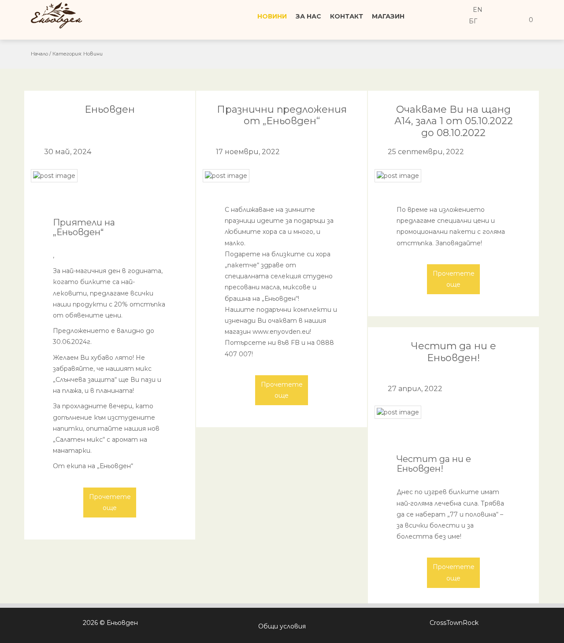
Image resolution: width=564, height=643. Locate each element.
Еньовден (110, 109)
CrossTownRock (454, 623)
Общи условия (282, 626)
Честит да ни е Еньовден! (453, 351)
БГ (472, 21)
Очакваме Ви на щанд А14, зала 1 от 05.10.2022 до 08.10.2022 (453, 121)
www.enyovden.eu (281, 332)
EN (476, 10)
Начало (39, 54)
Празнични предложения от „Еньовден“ (282, 115)
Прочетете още (110, 502)
